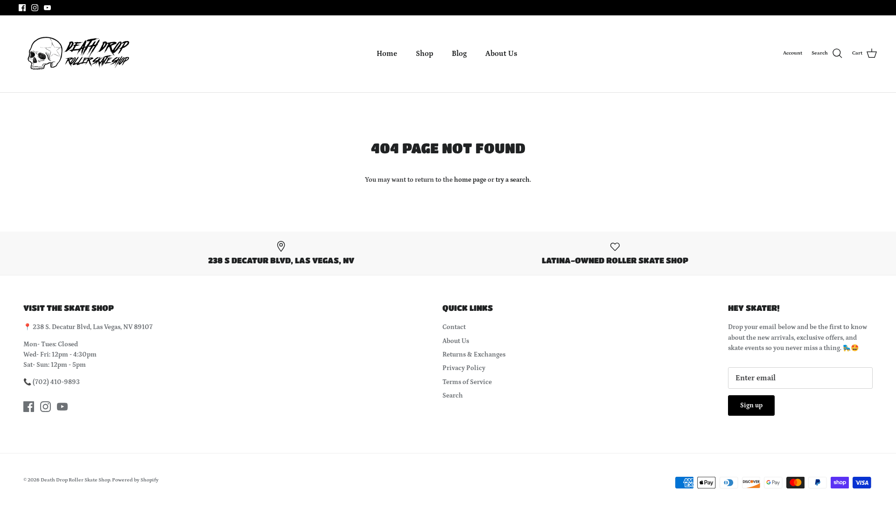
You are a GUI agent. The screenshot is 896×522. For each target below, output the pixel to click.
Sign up (751, 405)
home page (470, 180)
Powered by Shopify (135, 480)
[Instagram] (34, 7)
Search (452, 395)
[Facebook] (22, 7)
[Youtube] (47, 7)
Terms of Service (467, 382)
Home (387, 53)
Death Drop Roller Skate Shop (75, 480)
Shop (424, 53)
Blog (459, 53)
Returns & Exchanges (473, 354)
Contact (454, 327)
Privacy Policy (463, 368)
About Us (501, 53)
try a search (513, 180)
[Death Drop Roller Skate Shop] (77, 54)
